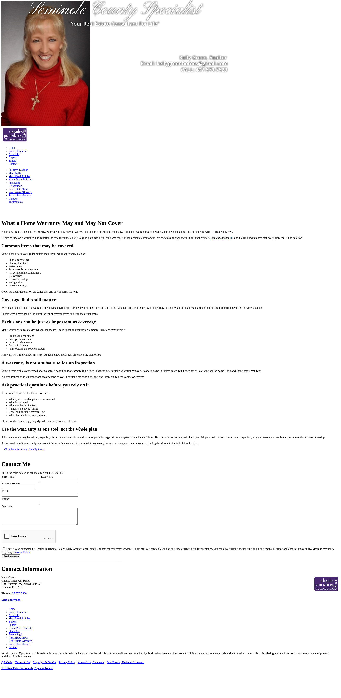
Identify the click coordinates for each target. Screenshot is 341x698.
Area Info (14, 154)
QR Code (6, 662)
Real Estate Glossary (20, 192)
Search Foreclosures (20, 195)
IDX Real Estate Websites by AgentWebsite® (27, 668)
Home (12, 147)
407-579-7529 (19, 593)
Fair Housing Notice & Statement (125, 662)
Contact (13, 163)
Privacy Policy (22, 552)
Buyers (13, 157)
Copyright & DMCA (44, 662)
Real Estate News (18, 189)
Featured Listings (18, 169)
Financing (14, 182)
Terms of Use (22, 662)
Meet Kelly (15, 173)
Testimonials (16, 201)
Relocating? (15, 185)
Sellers (12, 160)
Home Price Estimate (20, 179)
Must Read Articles (19, 176)
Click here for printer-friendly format (24, 449)
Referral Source (11, 483)
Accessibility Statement (91, 662)
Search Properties (18, 150)
